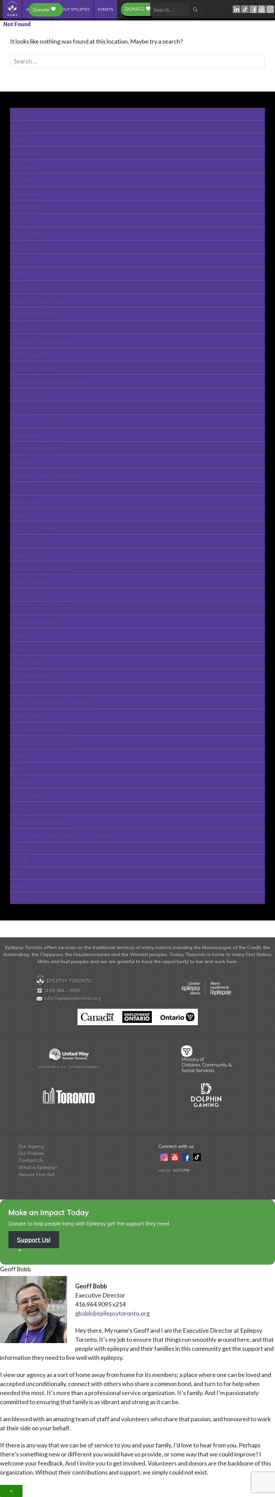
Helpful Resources (31, 662)
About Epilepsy (73, 9)
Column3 (22, 408)
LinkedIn (237, 9)
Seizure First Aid (30, 554)
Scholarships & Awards (37, 448)
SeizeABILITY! (27, 327)
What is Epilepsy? (31, 541)
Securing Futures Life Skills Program (51, 381)
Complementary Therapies (41, 608)
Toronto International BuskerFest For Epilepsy (62, 835)
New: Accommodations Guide (45, 688)
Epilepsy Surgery (30, 581)
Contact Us (24, 461)
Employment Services (35, 314)
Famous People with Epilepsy (45, 742)
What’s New (25, 247)
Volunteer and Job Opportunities (48, 475)
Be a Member (26, 435)
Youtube (262, 9)
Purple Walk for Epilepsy (39, 822)
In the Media (26, 207)
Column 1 (22, 781)
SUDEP (19, 635)
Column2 (22, 260)
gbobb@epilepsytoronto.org (112, 1313)
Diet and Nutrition (31, 595)
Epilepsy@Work (29, 715)
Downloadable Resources (40, 729)
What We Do (26, 274)
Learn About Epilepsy (35, 527)
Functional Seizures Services (43, 341)
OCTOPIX (181, 1170)
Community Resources (36, 675)
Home (13, 9)
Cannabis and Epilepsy (37, 621)
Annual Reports (29, 233)
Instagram (270, 9)
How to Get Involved (35, 421)
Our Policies (25, 220)
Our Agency (25, 166)
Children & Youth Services (40, 300)
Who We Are (26, 153)
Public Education (30, 354)
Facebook (254, 9)
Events (105, 9)
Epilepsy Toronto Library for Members (53, 702)
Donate (134, 9)
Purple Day (24, 808)
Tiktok (245, 9)
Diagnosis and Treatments (41, 568)
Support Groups (30, 394)
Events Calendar (30, 795)
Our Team (23, 180)
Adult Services (27, 287)
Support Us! (33, 1239)
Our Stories (24, 193)
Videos (19, 756)
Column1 (22, 139)
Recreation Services (33, 368)
